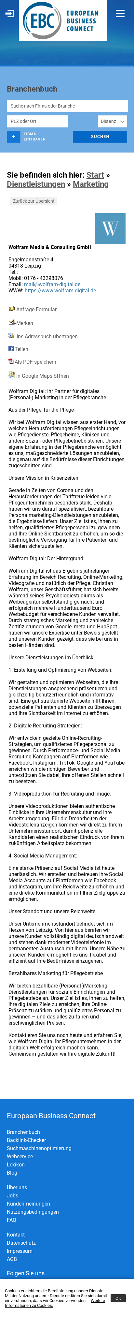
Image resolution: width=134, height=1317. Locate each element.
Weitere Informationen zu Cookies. (55, 1303)
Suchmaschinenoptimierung (39, 1148)
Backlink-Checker (26, 1140)
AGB (12, 1259)
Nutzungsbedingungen (33, 1212)
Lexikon (16, 1165)
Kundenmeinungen (28, 1204)
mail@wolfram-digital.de (52, 284)
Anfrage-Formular (36, 309)
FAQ (11, 1220)
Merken (24, 323)
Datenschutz (21, 1243)
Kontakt (16, 1235)
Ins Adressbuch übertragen (46, 336)
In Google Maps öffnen (42, 376)
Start (95, 175)
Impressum (20, 1251)
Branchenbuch (23, 1132)
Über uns (17, 1187)
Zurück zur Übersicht (34, 201)
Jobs (12, 1196)
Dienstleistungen (36, 184)
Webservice (20, 1156)
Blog (12, 1173)
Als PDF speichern (35, 362)
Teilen (21, 349)
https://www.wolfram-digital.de (60, 290)
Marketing (91, 184)
